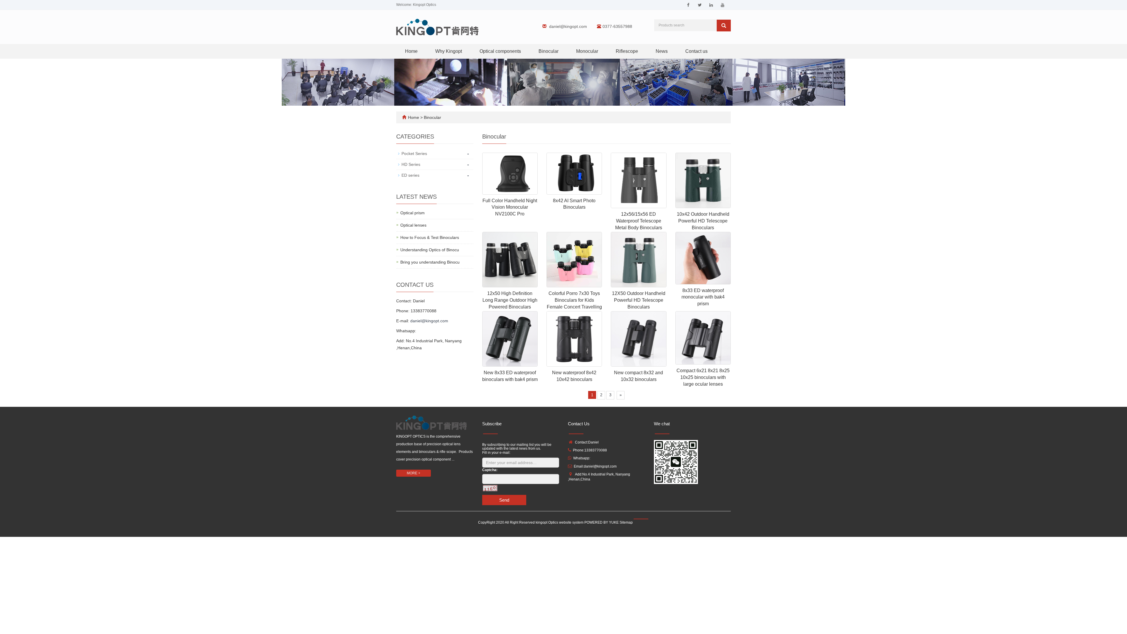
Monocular (587, 51)
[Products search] (724, 25)
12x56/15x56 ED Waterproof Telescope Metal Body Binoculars (638, 221)
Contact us (696, 51)
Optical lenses (413, 225)
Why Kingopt (448, 51)
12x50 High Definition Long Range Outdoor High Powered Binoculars (509, 300)
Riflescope (627, 51)
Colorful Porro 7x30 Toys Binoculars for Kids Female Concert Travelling (574, 300)
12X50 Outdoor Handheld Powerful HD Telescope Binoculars (638, 300)
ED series (410, 175)
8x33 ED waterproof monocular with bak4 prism (703, 297)
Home (411, 51)
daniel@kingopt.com (568, 26)
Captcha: (489, 470)
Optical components (500, 51)
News (662, 51)
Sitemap (626, 522)
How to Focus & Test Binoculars (429, 237)
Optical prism (412, 212)
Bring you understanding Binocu (430, 262)
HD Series (410, 164)
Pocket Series (414, 153)
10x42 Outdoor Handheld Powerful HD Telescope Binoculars (703, 221)
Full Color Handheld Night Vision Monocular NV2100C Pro (509, 207)
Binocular (549, 51)
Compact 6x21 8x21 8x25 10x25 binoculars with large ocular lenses (703, 377)
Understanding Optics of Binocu (429, 249)
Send (504, 500)
